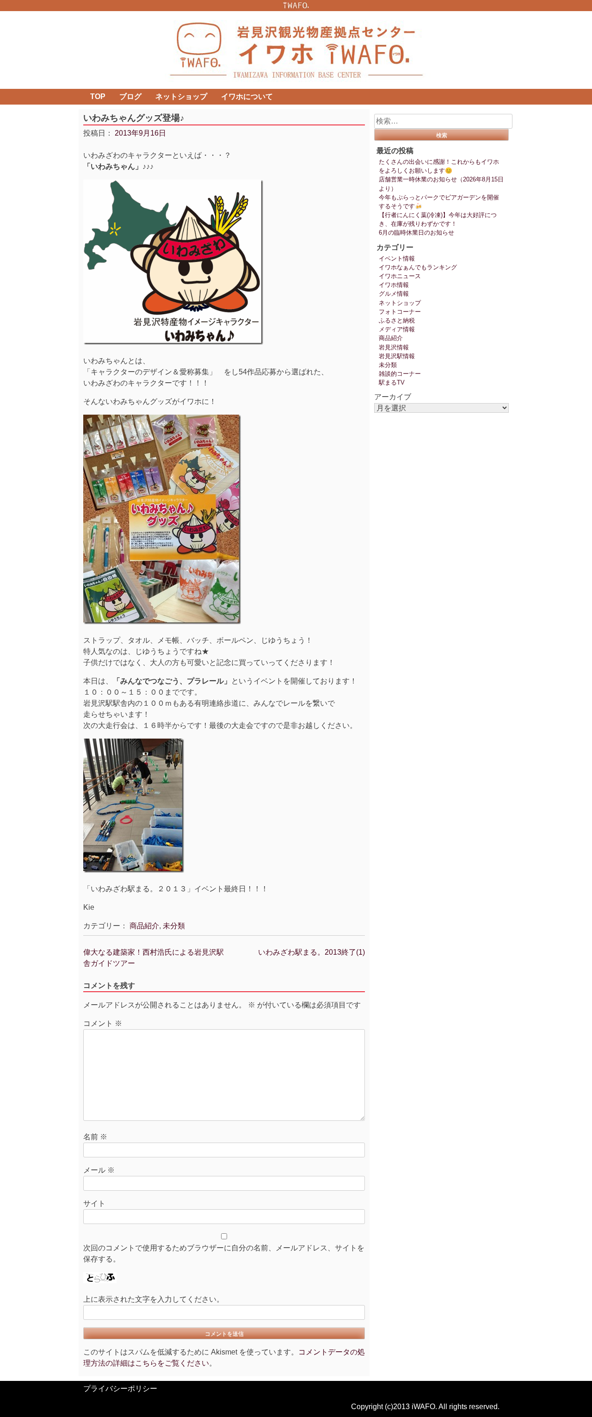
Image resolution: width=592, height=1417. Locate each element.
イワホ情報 (394, 284)
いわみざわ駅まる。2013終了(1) (311, 952)
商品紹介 (144, 926)
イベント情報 (397, 258)
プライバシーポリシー (120, 1388)
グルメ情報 (394, 293)
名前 (95, 1137)
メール (99, 1170)
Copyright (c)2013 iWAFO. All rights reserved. (425, 1407)
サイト (94, 1203)
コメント (102, 1023)
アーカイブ (392, 397)
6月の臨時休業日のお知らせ (416, 232)
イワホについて (247, 96)
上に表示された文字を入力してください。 (153, 1299)
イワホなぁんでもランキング (418, 267)
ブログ (130, 96)
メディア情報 (397, 329)
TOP (97, 96)
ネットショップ (181, 96)
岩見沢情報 (394, 347)
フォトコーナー (400, 311)
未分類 (174, 926)
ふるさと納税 (397, 320)
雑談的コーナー (400, 373)
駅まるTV (392, 382)
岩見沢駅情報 (397, 356)
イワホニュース (400, 276)
